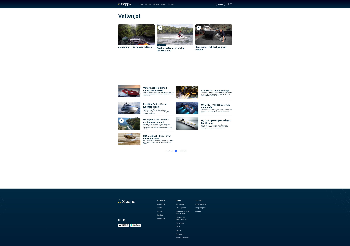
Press (178, 227)
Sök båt (159, 208)
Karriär (178, 230)
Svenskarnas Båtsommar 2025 (182, 218)
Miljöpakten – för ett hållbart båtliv (183, 212)
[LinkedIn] (124, 220)
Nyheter (171, 4)
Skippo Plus (161, 204)
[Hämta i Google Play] (135, 225)
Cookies (198, 211)
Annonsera (180, 223)
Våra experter (181, 208)
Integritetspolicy (200, 208)
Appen (163, 4)
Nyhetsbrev (180, 234)
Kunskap (156, 4)
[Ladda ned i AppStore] (123, 225)
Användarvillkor (200, 204)
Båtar (141, 4)
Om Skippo (180, 204)
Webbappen (161, 219)
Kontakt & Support (182, 238)
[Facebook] (119, 220)
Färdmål (148, 4)
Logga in (220, 4)
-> (183, 151)
